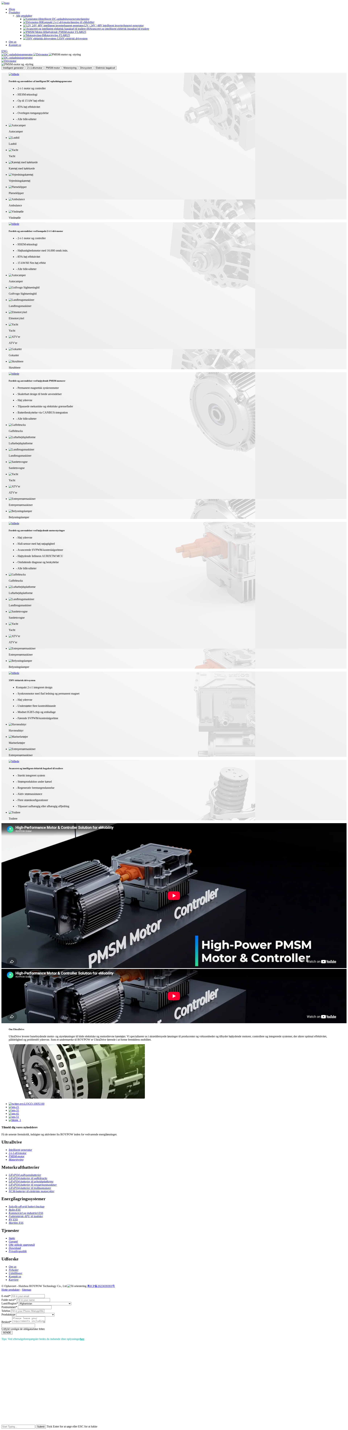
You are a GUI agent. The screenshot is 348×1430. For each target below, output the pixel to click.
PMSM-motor (53, 67)
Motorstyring (69, 67)
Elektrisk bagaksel (105, 67)
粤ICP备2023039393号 (101, 1286)
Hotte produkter (10, 1289)
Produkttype (8, 1314)
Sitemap (26, 1289)
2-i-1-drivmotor (34, 67)
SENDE (7, 1332)
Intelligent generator (13, 67)
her (82, 1338)
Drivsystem (86, 67)
